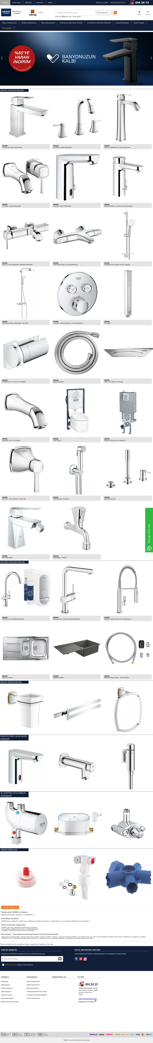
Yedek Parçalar (139, 23)
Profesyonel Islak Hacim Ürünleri (71, 23)
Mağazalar (28, 2)
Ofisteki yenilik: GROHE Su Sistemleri (14, 912)
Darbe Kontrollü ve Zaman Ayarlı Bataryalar (118, 206)
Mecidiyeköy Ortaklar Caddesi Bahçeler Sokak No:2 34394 (88, 988)
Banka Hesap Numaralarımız (10, 1002)
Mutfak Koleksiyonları (29, 23)
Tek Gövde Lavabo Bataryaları (12, 147)
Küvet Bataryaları (110, 499)
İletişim (50, 2)
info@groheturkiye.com (88, 999)
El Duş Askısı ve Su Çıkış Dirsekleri (14, 382)
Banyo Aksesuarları (48, 23)
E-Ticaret (70, 1040)
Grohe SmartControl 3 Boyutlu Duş (13, 925)
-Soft (65, 1040)
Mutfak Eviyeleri (7, 677)
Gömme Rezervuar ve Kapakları (114, 440)
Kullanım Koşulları (6, 995)
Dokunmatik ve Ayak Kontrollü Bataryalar (66, 619)
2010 (63, 16)
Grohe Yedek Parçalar (33, 998)
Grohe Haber (16, 2)
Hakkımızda (39, 2)
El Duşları (107, 323)
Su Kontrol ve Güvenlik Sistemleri (99, 23)
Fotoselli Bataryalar (122, 23)
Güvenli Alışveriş (6, 991)
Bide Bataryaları (7, 557)
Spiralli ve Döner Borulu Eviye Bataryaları (117, 619)
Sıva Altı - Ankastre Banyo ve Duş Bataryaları (68, 323)
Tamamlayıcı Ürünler (60, 557)
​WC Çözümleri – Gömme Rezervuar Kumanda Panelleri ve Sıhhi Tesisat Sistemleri (29, 934)
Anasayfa (5, 2)
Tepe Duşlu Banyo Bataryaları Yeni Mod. (15, 323)
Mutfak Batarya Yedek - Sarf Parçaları (116, 677)
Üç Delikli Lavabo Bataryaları (62, 147)
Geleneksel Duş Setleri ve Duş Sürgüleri (117, 264)
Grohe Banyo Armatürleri (10, 918)
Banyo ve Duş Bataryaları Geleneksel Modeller (17, 264)
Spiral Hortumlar (58, 382)
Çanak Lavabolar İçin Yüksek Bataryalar (117, 147)
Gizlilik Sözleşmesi (7, 988)
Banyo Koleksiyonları (9, 23)
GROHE (5, 146)
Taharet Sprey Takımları (61, 499)
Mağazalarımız (5, 985)
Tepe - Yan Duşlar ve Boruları (113, 382)
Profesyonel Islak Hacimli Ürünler (37, 991)
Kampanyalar (7, 28)
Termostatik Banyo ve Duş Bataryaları (65, 264)
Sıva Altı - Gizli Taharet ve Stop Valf (14, 499)
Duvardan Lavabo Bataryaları (11, 206)
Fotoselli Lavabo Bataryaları (62, 206)
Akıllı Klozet (57, 440)
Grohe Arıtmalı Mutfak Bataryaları (13, 619)
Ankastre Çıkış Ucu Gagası (11, 440)
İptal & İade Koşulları (7, 998)
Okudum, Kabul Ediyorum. (19, 965)
